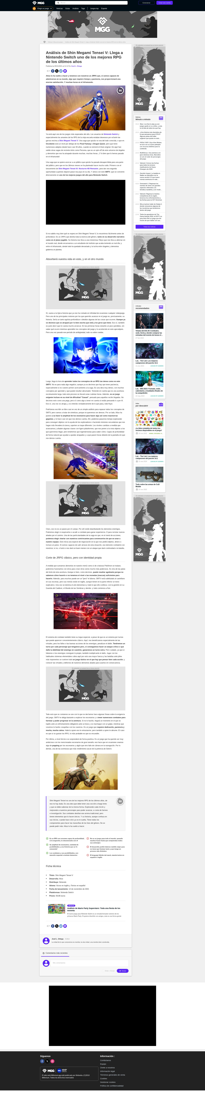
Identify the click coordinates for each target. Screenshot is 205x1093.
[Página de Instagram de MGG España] (52, 1061)
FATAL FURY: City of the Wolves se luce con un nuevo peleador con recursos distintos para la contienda (151, 145)
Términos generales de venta (112, 1075)
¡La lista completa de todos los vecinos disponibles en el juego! (149, 429)
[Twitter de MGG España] (47, 1061)
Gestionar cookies (108, 1082)
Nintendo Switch (111, 134)
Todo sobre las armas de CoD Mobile (148, 485)
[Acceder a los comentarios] (65, 71)
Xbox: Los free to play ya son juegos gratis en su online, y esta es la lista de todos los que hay (151, 126)
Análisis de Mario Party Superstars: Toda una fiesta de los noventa (93, 909)
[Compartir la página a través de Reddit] (61, 71)
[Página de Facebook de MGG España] (42, 1061)
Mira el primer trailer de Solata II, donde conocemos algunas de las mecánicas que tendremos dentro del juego (151, 207)
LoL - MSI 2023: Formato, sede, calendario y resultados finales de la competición (149, 391)
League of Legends (156, 366)
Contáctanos (105, 1060)
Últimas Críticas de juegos (55, 42)
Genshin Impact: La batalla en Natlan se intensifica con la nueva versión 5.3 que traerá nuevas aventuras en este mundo (150, 176)
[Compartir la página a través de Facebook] (52, 71)
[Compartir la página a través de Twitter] (57, 71)
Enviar (123, 971)
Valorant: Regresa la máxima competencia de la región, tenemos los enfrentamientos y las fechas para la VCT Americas (151, 197)
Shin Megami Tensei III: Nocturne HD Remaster (78, 169)
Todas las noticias (149, 227)
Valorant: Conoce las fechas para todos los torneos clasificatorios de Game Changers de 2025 (149, 166)
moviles (71, 905)
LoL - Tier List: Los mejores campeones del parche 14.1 (147, 362)
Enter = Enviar (110, 971)
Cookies (103, 1079)
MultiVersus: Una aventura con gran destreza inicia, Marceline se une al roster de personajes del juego (150, 156)
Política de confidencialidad (111, 1086)
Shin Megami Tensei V (68, 141)
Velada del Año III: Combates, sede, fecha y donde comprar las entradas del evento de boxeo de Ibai (149, 333)
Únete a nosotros (107, 1068)
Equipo (103, 1064)
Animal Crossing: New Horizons (159, 433)
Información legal (107, 1071)
